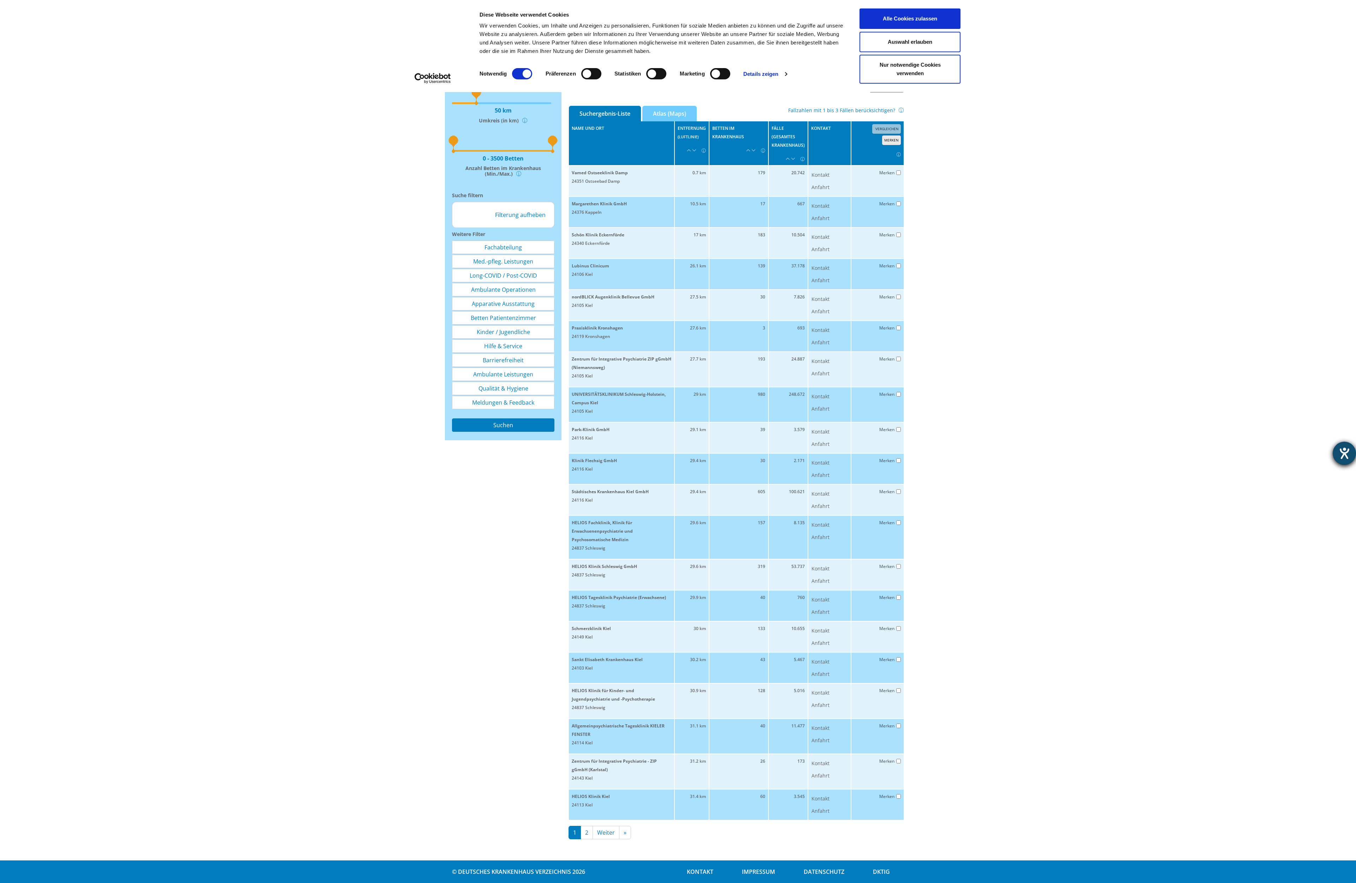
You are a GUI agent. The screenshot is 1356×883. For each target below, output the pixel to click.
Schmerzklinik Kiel (591, 628)
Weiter (606, 832)
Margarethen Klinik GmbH (599, 204)
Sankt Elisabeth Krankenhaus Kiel (607, 660)
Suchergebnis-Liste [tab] (604, 113)
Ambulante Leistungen (503, 374)
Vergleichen (886, 128)
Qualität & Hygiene (503, 388)
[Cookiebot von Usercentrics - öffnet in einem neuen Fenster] (433, 78)
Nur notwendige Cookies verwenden (910, 69)
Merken (891, 140)
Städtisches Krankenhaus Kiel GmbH (610, 492)
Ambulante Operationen (503, 290)
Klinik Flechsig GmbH (594, 461)
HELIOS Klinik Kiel (591, 796)
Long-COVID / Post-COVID (503, 275)
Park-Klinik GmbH (590, 430)
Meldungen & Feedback (503, 402)
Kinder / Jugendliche (503, 332)
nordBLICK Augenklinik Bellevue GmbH (613, 297)
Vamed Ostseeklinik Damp (600, 173)
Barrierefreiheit (503, 360)
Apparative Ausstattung (503, 304)
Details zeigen (760, 74)
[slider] (451, 138)
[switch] (591, 73)
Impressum (758, 871)
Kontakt (820, 174)
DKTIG (881, 871)
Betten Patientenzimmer (503, 318)
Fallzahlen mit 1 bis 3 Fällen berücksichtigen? (841, 110)
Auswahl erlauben (910, 42)
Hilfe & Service (503, 346)
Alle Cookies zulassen (910, 19)
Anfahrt (820, 187)
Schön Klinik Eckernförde (598, 235)
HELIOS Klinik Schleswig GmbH (604, 566)
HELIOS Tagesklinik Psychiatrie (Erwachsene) (619, 597)
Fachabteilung (503, 247)
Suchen (503, 425)
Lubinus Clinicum (590, 266)
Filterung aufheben (520, 215)
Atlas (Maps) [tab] (669, 113)
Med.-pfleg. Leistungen (503, 261)
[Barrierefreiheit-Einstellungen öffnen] (1344, 453)
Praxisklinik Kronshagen (597, 328)
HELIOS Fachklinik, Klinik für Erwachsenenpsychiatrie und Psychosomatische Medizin (602, 531)
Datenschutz (824, 871)
